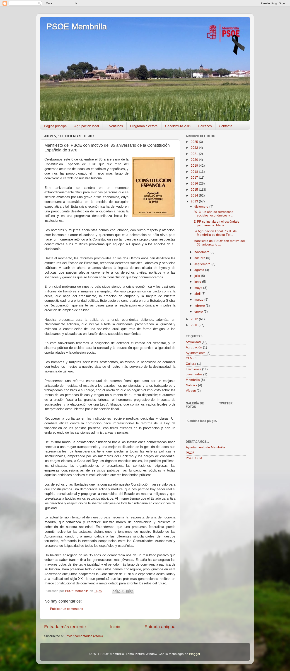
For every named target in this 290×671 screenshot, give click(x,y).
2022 (195, 147)
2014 (195, 195)
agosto (199, 270)
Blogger (194, 654)
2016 (195, 183)
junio (198, 281)
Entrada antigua (160, 626)
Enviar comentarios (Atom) (84, 636)
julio (197, 275)
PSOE (190, 453)
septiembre (202, 264)
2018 (195, 171)
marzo (199, 299)
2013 (195, 201)
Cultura (191, 363)
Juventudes (114, 126)
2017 (195, 177)
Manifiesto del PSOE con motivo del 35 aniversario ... (219, 242)
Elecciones (193, 369)
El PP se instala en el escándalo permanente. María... (216, 223)
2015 (195, 189)
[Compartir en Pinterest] (131, 591)
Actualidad (193, 342)
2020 (195, 159)
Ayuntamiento (195, 353)
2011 (194, 325)
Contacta (225, 126)
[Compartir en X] (123, 591)
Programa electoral (144, 126)
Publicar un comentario (66, 608)
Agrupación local (86, 126)
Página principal (55, 126)
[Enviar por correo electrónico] (114, 591)
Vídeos (191, 390)
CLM (189, 358)
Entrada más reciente (65, 626)
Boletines (205, 126)
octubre (200, 258)
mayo (198, 287)
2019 (195, 165)
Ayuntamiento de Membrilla (205, 447)
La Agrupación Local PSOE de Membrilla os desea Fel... (215, 232)
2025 (195, 141)
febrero (200, 305)
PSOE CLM (194, 458)
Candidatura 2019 (178, 126)
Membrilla (193, 380)
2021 (195, 154)
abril (197, 293)
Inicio (115, 626)
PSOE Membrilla (76, 26)
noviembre (202, 252)
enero (199, 311)
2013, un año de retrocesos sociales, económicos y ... (213, 213)
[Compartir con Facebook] (127, 591)
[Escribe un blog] (118, 591)
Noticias (191, 385)
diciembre (201, 206)
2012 (195, 319)
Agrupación (194, 347)
